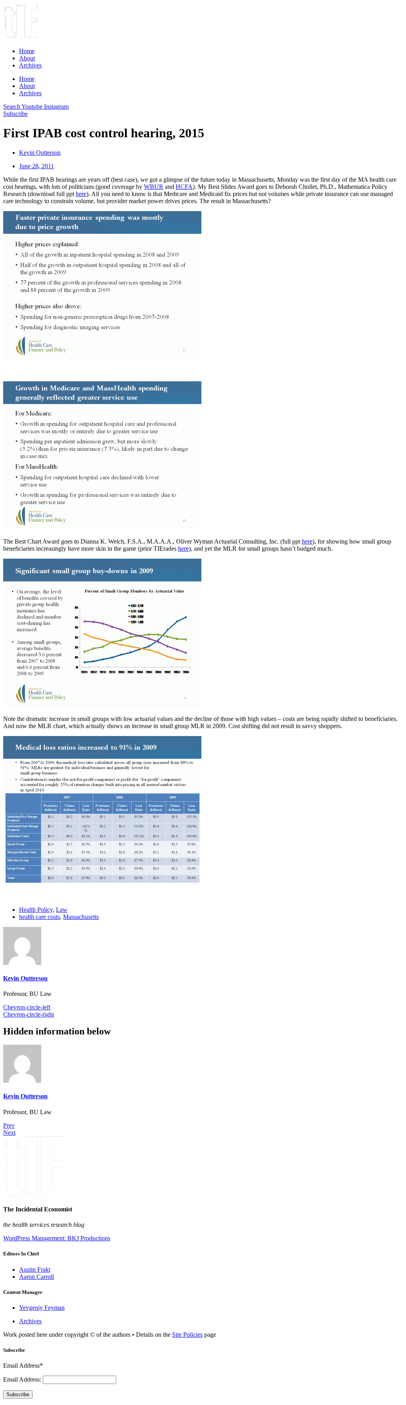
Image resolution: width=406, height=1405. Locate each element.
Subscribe (17, 1394)
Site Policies (187, 1334)
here (81, 193)
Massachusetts (81, 916)
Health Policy (36, 909)
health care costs (39, 916)
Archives (30, 65)
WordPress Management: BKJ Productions (56, 1238)
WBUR (153, 186)
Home (26, 51)
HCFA (184, 186)
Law (61, 909)
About (27, 58)
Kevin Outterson (25, 978)
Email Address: (23, 1379)
